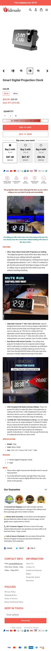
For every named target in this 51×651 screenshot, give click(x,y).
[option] (13, 71)
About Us (30, 564)
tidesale (18, 628)
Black (6, 94)
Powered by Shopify (31, 628)
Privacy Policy (10, 592)
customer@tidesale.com (16, 563)
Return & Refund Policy (14, 602)
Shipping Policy (11, 595)
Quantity (8, 111)
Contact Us (30, 567)
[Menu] (46, 9)
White (15, 94)
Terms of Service (11, 599)
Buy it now (25, 134)
